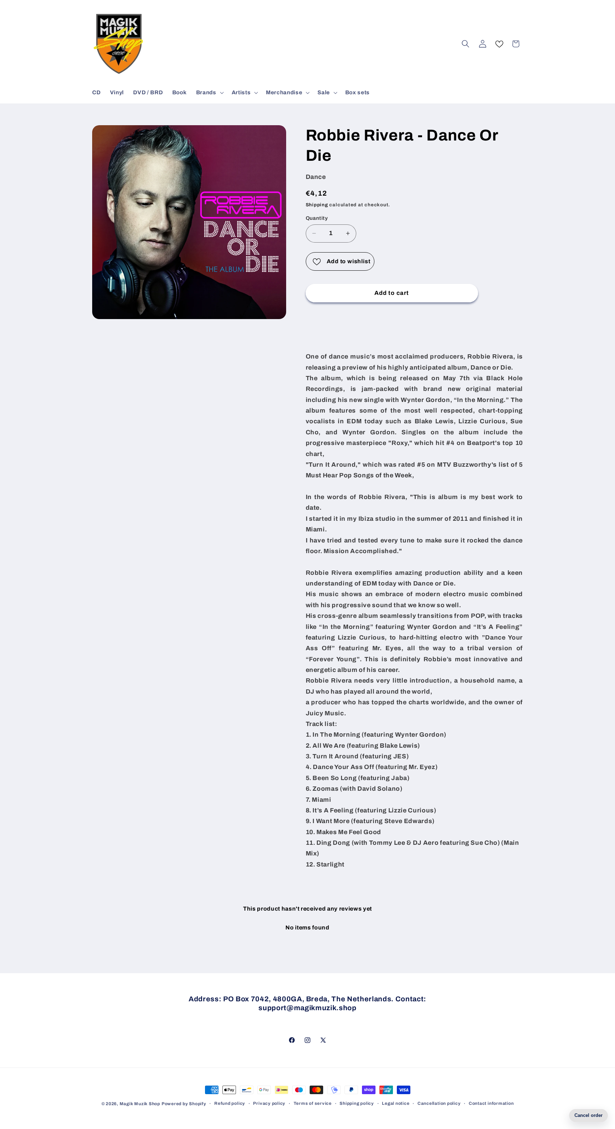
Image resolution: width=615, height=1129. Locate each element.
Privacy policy (269, 1103)
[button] (209, 92)
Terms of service (313, 1103)
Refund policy (229, 1103)
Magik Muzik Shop (140, 1103)
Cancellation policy (439, 1103)
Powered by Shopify (184, 1103)
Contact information (491, 1103)
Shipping (317, 204)
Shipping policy (357, 1103)
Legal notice (395, 1103)
